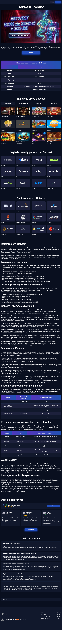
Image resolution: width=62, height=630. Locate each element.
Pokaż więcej (31, 529)
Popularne (7, 103)
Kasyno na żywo (22, 103)
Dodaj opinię (53, 505)
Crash (37, 103)
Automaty (53, 103)
